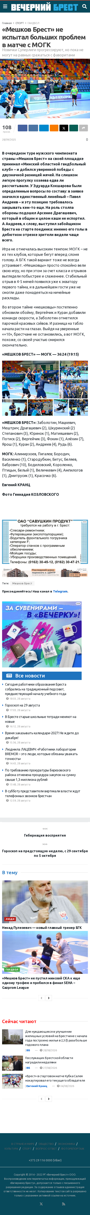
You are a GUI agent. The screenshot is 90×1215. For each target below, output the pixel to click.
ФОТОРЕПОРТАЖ (72, 1148)
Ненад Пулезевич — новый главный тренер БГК (42, 928)
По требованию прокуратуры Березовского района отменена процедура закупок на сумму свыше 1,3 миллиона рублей (40, 774)
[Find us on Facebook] (24, 1204)
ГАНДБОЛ (33, 23)
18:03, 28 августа (19, 698)
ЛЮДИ (10, 919)
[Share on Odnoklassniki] (54, 128)
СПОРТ (19, 23)
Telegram (60, 591)
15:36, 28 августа (19, 742)
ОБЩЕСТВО (46, 1143)
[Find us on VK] (30, 1204)
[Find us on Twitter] (41, 1204)
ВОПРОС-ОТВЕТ (46, 1148)
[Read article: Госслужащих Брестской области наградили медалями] (12, 1063)
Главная (7, 23)
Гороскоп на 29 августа (22, 705)
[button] (30, 379)
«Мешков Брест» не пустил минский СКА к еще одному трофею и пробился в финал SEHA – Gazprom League (41, 982)
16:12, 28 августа (19, 726)
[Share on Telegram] (44, 128)
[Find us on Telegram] (47, 1204)
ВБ (28, 1050)
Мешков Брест (22, 583)
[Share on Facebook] (22, 128)
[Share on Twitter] (63, 128)
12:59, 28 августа (19, 800)
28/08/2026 (49, 1050)
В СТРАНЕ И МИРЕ (22, 1143)
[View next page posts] (49, 998)
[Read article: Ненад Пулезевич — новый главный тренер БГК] (45, 901)
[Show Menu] (5, 6)
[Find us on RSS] (63, 1204)
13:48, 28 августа (19, 784)
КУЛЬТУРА (11, 1148)
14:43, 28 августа (19, 763)
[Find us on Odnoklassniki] (35, 1204)
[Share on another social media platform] (83, 128)
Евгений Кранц (36, 1085)
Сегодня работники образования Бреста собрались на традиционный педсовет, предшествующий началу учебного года (35, 689)
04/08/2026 (67, 1085)
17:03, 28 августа (19, 710)
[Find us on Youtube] (58, 1204)
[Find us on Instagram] (52, 1204)
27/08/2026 (49, 1067)
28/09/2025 (9, 139)
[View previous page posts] (41, 998)
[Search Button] (84, 6)
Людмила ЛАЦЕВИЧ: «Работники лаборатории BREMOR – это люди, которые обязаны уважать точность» (41, 754)
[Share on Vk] (33, 128)
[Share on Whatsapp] (73, 128)
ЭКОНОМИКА (66, 1143)
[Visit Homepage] (44, 6)
